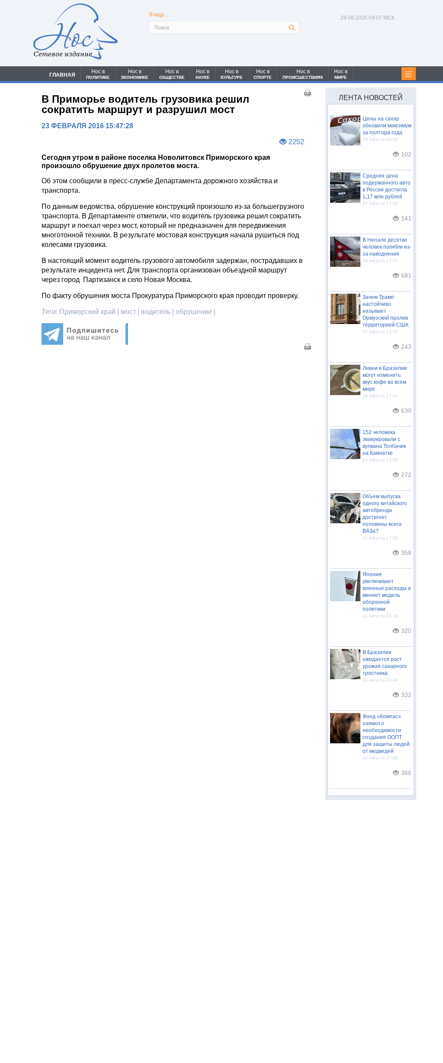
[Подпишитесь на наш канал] (85, 342)
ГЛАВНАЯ (62, 75)
